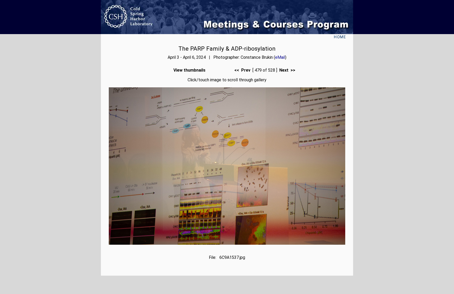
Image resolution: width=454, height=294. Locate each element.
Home (340, 37)
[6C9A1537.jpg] (227, 243)
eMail (280, 57)
